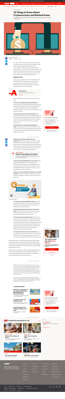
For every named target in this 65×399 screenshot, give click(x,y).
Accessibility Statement (27, 386)
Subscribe (52, 249)
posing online (19, 104)
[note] (32, 55)
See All (39, 320)
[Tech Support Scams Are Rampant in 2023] (35, 302)
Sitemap (5, 386)
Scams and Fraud (17, 9)
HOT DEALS (46, 322)
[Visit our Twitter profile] (53, 387)
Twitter (6, 61)
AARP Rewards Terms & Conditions (10, 388)
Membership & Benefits (25, 3)
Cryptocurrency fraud (18, 79)
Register (53, 3)
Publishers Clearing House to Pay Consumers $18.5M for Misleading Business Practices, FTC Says (20, 292)
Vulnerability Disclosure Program (31, 388)
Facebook (6, 58)
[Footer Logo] (11, 363)
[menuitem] (5, 7)
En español (11, 58)
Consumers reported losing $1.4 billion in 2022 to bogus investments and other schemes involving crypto (32, 18)
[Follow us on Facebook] (50, 387)
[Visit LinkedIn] (60, 387)
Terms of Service (19, 386)
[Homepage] (7, 3)
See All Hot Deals (46, 327)
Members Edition (40, 3)
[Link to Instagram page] (56, 387)
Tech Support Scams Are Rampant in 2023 (19, 300)
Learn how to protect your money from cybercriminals (19, 312)
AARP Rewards (25, 374)
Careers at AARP (45, 366)
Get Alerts (21, 94)
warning (26, 120)
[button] (59, 6)
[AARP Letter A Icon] (13, 154)
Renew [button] (17, 3)
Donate (24, 366)
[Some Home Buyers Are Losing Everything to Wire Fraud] (35, 310)
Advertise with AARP (45, 363)
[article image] (55, 6)
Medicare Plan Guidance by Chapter (27, 154)
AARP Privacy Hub (11, 386)
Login (58, 3)
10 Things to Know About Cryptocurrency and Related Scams (31, 13)
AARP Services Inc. (45, 374)
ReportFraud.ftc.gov (29, 235)
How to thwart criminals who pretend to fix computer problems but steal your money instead (20, 303)
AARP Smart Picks (34, 3)
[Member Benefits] (6, 321)
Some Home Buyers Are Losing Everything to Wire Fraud (20, 309)
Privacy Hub (52, 254)
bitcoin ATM (31, 115)
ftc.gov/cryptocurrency (36, 236)
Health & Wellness (19, 152)
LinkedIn (6, 64)
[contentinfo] (25, 199)
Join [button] (12, 3)
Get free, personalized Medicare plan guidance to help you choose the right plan (27, 156)
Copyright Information (21, 388)
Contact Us (34, 363)
